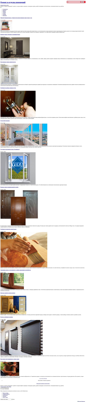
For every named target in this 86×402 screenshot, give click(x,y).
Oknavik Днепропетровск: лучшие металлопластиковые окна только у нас (16, 17)
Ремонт (4, 11)
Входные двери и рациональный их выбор (9, 187)
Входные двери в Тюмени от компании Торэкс (10, 34)
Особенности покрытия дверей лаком (8, 229)
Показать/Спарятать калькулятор (43, 383)
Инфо (10, 386)
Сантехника (5, 395)
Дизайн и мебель (6, 394)
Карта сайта (6, 5)
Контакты (5, 15)
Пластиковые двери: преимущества (8, 61)
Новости (4, 10)
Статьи (4, 13)
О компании (5, 9)
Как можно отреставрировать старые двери (9, 359)
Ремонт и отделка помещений (12, 2)
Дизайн (4, 12)
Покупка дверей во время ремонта (7, 292)
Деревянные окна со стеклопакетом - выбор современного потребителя (15, 270)
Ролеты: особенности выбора (6, 317)
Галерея (4, 14)
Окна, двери (5, 397)
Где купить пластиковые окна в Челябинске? (10, 149)
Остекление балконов (5, 120)
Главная (2, 5)
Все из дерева (5, 392)
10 (46, 378)
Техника (4, 396)
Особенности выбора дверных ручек (8, 87)
